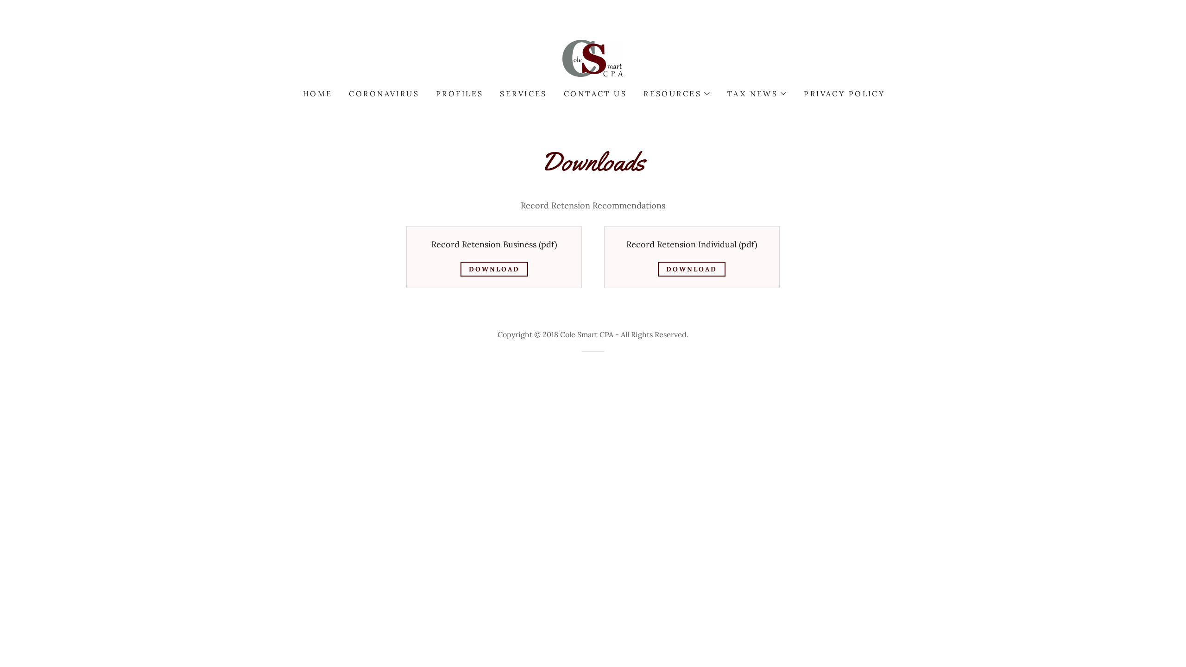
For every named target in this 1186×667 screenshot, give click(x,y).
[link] (592, 57)
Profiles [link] (459, 93)
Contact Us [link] (595, 93)
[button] (676, 93)
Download (494, 269)
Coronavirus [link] (384, 93)
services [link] (523, 93)
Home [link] (318, 93)
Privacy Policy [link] (844, 93)
